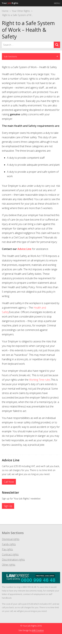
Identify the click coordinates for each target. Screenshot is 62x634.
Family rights (9, 544)
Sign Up (8, 506)
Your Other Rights (21, 10)
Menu (57, 3)
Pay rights (7, 549)
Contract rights (10, 554)
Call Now (9, 481)
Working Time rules (39, 379)
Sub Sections (10, 56)
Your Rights (10, 3)
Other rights (8, 564)
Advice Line (24, 249)
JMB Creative (38, 630)
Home (5, 10)
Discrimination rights (13, 559)
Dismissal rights (10, 539)
